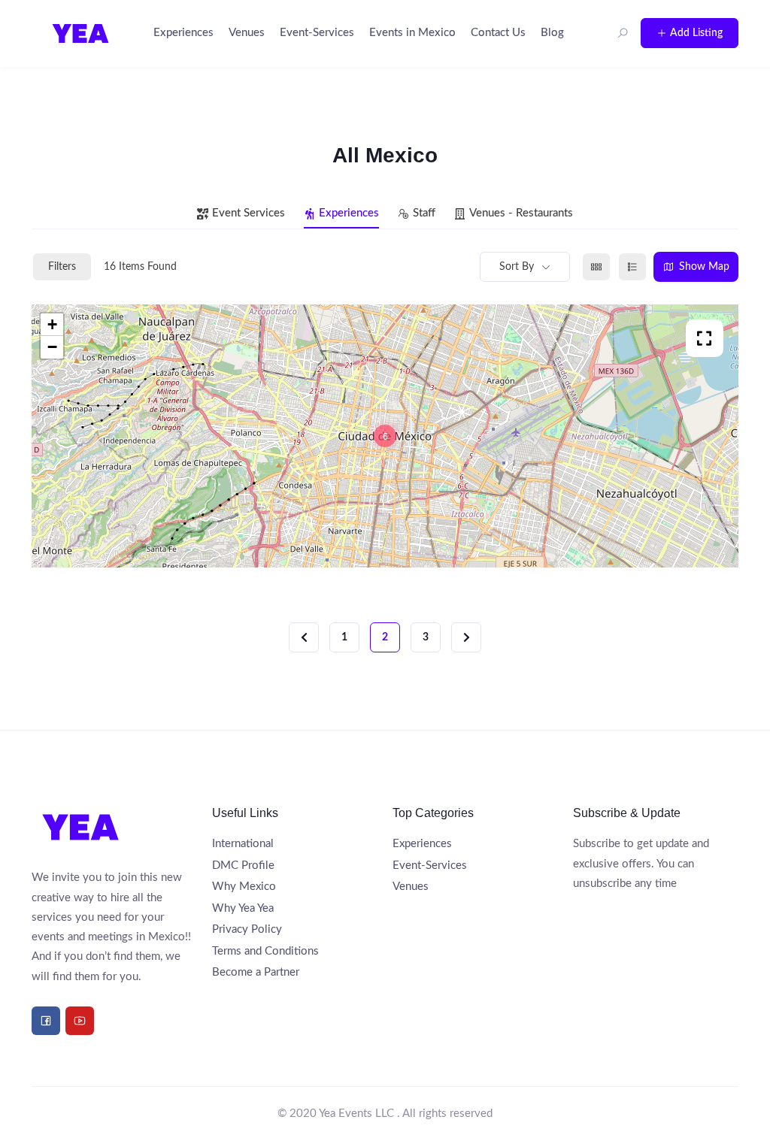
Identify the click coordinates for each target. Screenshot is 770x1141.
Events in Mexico (412, 32)
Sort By (516, 267)
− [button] (52, 346)
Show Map (704, 267)
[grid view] (596, 267)
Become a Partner (255, 972)
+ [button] (52, 324)
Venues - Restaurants (521, 213)
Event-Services (317, 32)
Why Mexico (244, 886)
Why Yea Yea (243, 908)
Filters (62, 267)
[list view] (632, 267)
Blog (552, 32)
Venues (247, 32)
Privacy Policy (247, 929)
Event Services (248, 213)
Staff (424, 213)
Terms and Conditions (265, 951)
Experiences (183, 32)
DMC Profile (243, 865)
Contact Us (498, 32)
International (243, 843)
